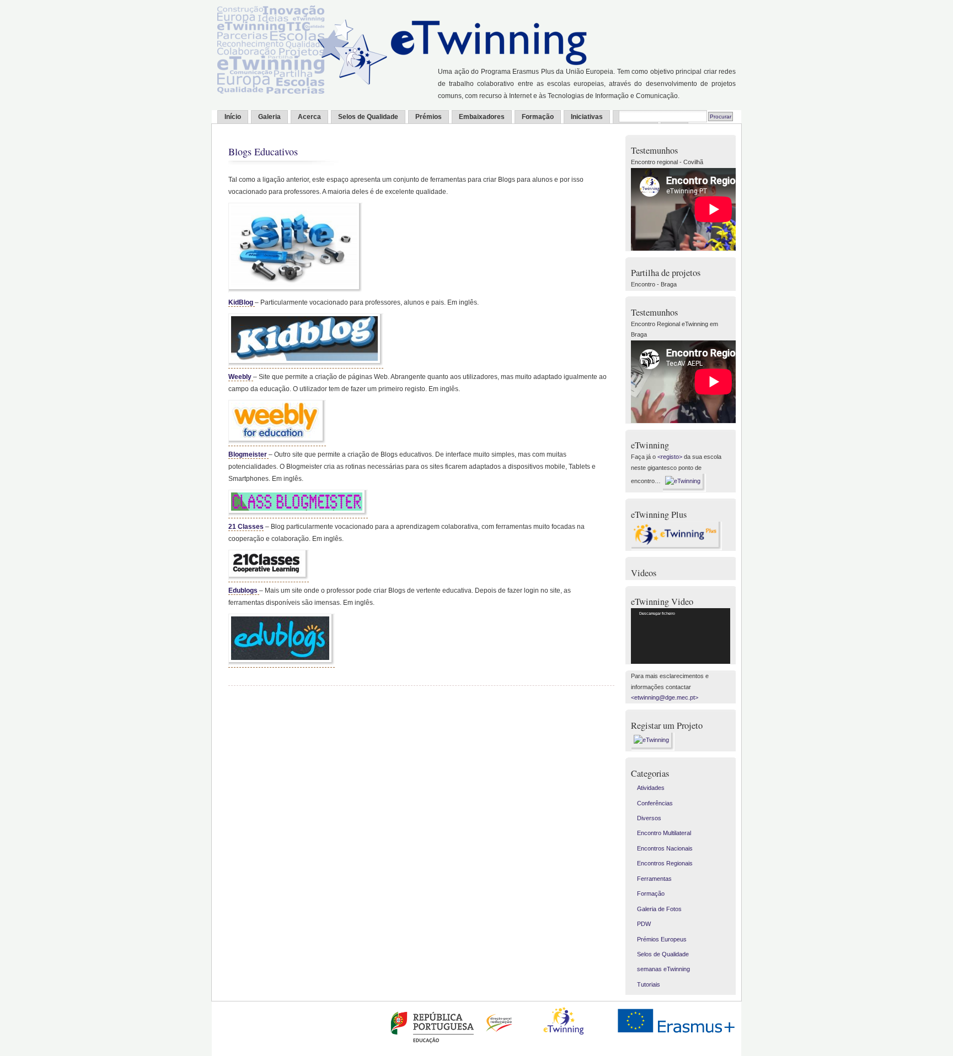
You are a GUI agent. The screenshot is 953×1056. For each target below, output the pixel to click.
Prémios (428, 117)
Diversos (649, 818)
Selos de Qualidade (368, 117)
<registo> (669, 456)
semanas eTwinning (663, 969)
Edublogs (243, 590)
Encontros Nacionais (665, 848)
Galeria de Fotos (659, 909)
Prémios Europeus (662, 939)
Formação (538, 117)
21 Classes (246, 526)
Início (232, 117)
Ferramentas (654, 878)
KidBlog (241, 302)
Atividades (651, 787)
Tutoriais (648, 984)
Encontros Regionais (665, 863)
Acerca (309, 117)
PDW (644, 923)
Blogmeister (248, 454)
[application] (680, 636)
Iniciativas (587, 117)
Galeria (269, 117)
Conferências (655, 803)
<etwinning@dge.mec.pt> (664, 697)
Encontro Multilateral (664, 833)
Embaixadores (482, 117)
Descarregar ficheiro (657, 613)
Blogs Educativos (263, 151)
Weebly (240, 377)
